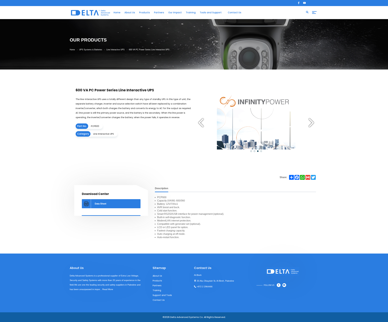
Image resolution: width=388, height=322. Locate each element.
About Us (129, 12)
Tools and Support (211, 12)
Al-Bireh (198, 275)
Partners (159, 12)
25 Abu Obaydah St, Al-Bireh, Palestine (215, 281)
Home (117, 12)
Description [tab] (161, 188)
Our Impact (175, 12)
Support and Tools (162, 295)
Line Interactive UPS (115, 49)
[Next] (311, 123)
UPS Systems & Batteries (90, 49)
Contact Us (234, 12)
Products (144, 12)
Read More (107, 289)
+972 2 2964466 (204, 286)
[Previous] (201, 123)
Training (191, 12)
